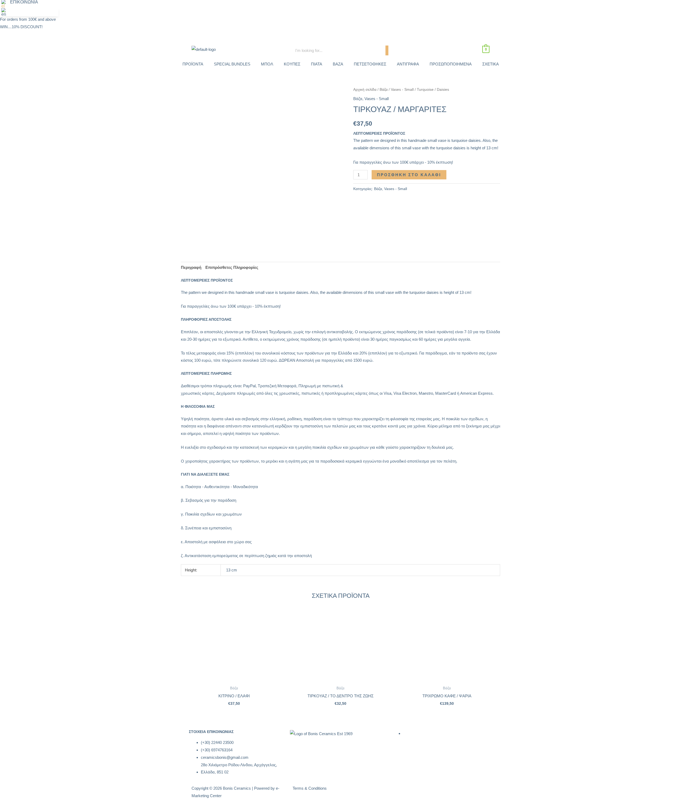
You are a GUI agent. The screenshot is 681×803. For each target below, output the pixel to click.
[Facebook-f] (400, 791)
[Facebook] (460, 6)
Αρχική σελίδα (364, 90)
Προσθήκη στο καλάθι (409, 174)
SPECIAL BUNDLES (232, 64)
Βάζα (384, 90)
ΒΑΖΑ (338, 64)
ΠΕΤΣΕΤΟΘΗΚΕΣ (370, 64)
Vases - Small (402, 90)
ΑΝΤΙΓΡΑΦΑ (408, 64)
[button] (5, 4)
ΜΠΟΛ (267, 64)
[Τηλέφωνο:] (475, 6)
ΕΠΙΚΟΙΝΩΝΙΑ (24, 2)
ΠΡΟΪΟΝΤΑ (192, 64)
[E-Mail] (489, 6)
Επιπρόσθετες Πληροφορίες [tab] (231, 267)
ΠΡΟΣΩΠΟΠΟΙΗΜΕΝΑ (451, 64)
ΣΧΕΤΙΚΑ (490, 64)
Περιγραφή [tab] (191, 267)
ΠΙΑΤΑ (316, 64)
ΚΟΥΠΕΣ (292, 64)
